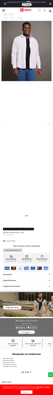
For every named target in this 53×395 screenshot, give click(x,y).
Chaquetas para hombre (10, 366)
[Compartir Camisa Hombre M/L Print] (4, 222)
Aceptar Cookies (26, 392)
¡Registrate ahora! (12, 307)
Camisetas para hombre (10, 364)
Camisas (19, 18)
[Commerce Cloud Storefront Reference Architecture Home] (26, 10)
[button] (44, 10)
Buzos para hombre (8, 362)
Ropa (12, 18)
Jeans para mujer (8, 358)
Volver (10, 14)
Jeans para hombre (8, 360)
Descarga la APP (26, 332)
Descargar (27, 4)
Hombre (5, 18)
